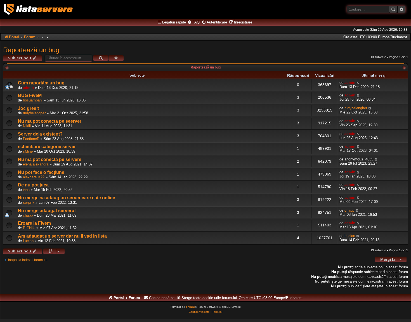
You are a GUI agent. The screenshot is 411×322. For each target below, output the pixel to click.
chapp (28, 215)
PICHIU (29, 228)
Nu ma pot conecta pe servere (49, 159)
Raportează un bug (31, 50)
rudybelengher (34, 113)
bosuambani (32, 100)
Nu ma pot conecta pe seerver (49, 121)
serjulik (28, 202)
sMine (28, 151)
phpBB (190, 306)
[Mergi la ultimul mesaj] (358, 82)
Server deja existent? (40, 134)
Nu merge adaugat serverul (46, 210)
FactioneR (31, 139)
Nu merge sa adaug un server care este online (66, 197)
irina (26, 190)
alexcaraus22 (33, 177)
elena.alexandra (35, 164)
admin (28, 88)
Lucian (28, 241)
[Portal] (38, 9)
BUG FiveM (30, 95)
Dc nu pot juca (33, 185)
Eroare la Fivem (34, 223)
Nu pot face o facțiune (41, 172)
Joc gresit (28, 108)
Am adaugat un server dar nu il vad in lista (62, 236)
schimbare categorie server (47, 146)
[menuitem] (193, 22)
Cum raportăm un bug (41, 82)
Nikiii (27, 126)
